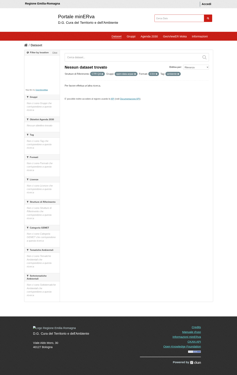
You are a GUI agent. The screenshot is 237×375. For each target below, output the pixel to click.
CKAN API (194, 341)
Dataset (117, 36)
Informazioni (200, 36)
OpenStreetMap (41, 90)
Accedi (206, 4)
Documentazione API (130, 99)
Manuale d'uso (191, 332)
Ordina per (175, 67)
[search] (204, 57)
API (112, 99)
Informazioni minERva (187, 337)
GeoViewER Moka (175, 36)
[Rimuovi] (102, 74)
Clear (54, 52)
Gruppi (131, 36)
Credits (196, 327)
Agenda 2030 (149, 36)
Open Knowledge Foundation (182, 346)
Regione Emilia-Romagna (42, 3)
